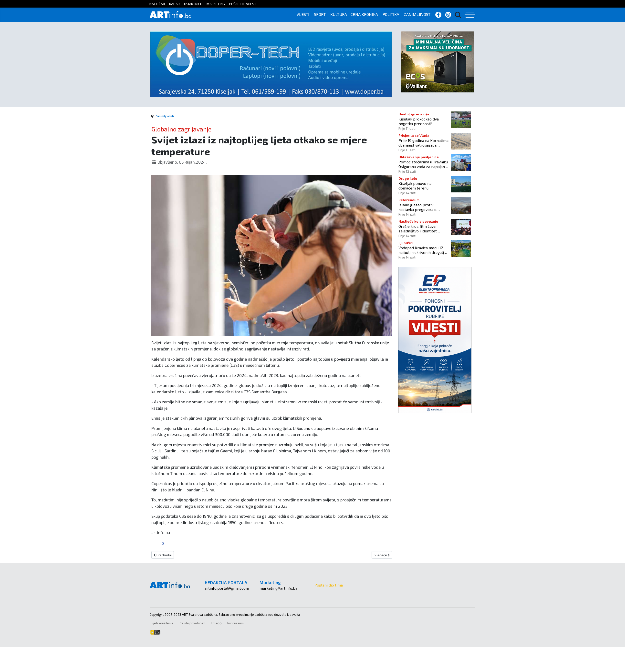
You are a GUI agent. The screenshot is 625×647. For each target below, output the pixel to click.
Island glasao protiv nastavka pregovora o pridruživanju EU (417, 207)
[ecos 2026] (437, 61)
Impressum (235, 623)
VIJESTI (303, 14)
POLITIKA (391, 14)
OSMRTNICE (193, 4)
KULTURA (338, 14)
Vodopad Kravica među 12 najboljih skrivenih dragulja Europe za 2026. (422, 250)
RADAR (174, 4)
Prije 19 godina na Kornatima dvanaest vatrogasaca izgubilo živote (423, 142)
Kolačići (216, 623)
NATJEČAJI (157, 4)
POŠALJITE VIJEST (242, 4)
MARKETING (216, 4)
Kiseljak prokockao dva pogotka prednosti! (418, 121)
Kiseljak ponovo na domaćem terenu (414, 185)
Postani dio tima (328, 585)
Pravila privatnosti (192, 623)
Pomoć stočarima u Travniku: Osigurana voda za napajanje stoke (423, 164)
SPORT (320, 14)
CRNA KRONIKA (364, 14)
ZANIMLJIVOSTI (418, 14)
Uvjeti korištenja (161, 623)
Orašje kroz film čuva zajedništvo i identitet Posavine (417, 228)
